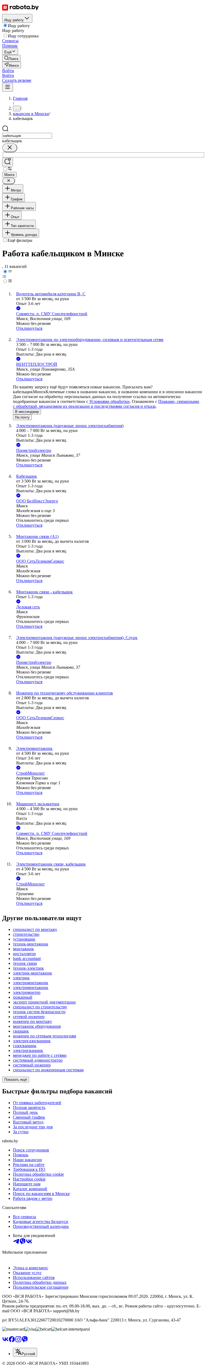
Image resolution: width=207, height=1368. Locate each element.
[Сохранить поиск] (7, 162)
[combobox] (27, 136)
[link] (11, 58)
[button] (8, 70)
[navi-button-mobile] (7, 87)
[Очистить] (9, 147)
